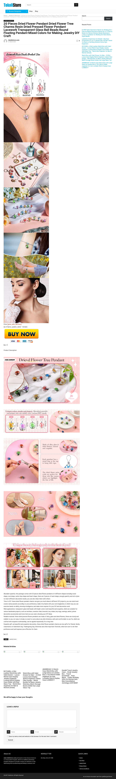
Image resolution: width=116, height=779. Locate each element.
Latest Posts (82, 763)
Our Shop (81, 760)
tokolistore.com (13, 40)
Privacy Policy (82, 766)
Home (5, 15)
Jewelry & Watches (14, 15)
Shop (31, 11)
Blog (36, 11)
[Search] (76, 5)
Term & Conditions (84, 768)
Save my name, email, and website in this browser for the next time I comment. (33, 736)
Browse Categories (15, 11)
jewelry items (13, 639)
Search (84, 16)
